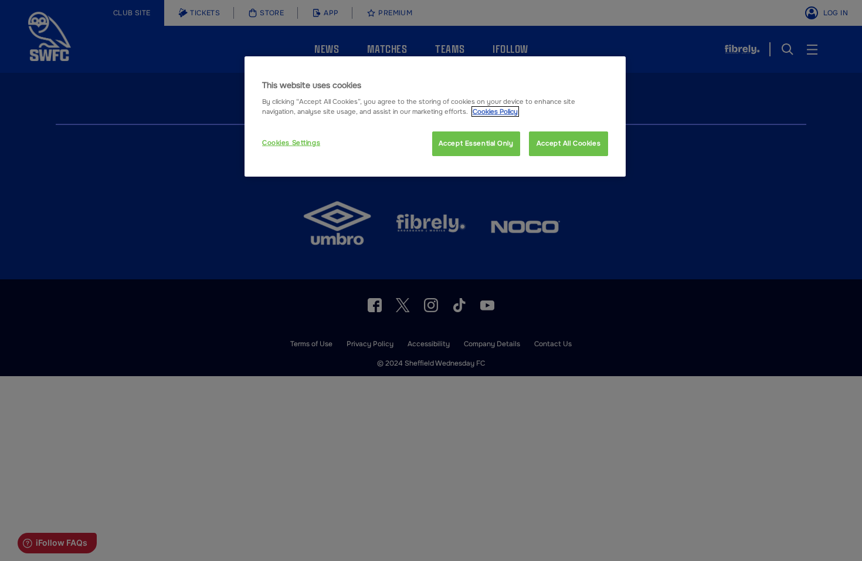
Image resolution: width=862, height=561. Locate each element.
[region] (435, 116)
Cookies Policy (495, 111)
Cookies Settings (291, 142)
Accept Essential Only (476, 143)
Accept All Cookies (568, 143)
